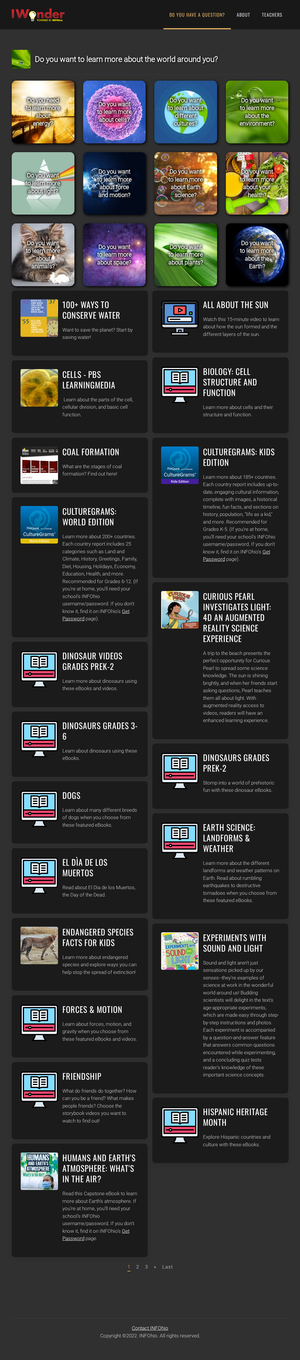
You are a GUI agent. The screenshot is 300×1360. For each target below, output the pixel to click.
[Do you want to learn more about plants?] (185, 254)
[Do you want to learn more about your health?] (257, 183)
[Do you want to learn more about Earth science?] (185, 183)
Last (167, 1267)
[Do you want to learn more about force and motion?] (114, 183)
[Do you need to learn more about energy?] (43, 112)
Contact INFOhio (150, 1328)
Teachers (272, 14)
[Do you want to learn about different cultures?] (185, 112)
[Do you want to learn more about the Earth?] (257, 254)
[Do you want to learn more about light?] (43, 183)
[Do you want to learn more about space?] (114, 254)
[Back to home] (38, 14)
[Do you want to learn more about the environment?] (257, 112)
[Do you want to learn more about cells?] (114, 112)
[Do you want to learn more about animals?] (43, 254)
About (243, 14)
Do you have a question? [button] (197, 14)
